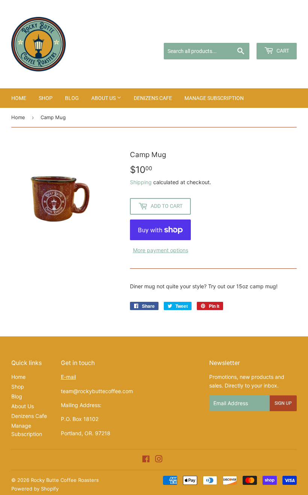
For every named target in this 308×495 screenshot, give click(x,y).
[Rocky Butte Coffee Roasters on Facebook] (146, 460)
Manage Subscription (214, 98)
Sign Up (283, 403)
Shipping (141, 182)
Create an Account (276, 33)
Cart (282, 51)
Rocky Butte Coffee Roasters (65, 480)
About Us (104, 98)
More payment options (160, 250)
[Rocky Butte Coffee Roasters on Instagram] (159, 460)
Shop (46, 98)
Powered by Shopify (35, 489)
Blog (72, 98)
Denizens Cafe (153, 98)
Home (18, 98)
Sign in (238, 33)
